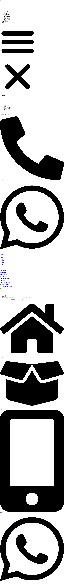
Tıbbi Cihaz (5, 17)
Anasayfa (3, 7)
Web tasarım (13, 299)
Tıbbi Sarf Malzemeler (6, 18)
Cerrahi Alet (5, 12)
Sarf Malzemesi (5, 15)
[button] (17, 59)
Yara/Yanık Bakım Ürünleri (7, 20)
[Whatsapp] (32, 585)
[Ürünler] (32, 408)
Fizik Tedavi (5, 13)
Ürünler (3, 9)
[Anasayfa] (32, 356)
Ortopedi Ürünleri (6, 14)
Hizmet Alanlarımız (5, 21)
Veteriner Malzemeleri (6, 19)
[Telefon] (32, 511)
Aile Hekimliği (5, 11)
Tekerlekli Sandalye (6, 16)
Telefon (1, 512)
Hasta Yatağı (5, 10)
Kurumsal (3, 8)
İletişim (3, 22)
